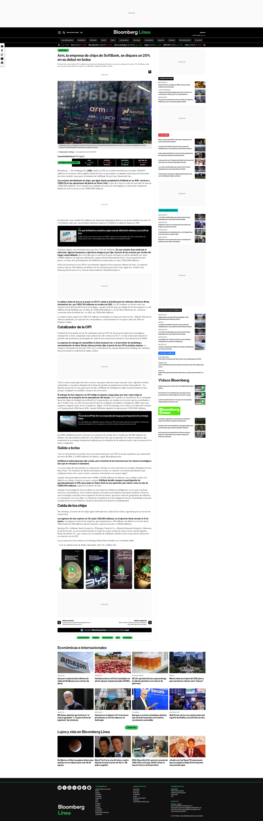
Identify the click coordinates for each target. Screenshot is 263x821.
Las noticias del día (83, 637)
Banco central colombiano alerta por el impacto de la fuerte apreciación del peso (133, 623)
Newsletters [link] (81, 40)
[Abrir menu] (59, 32)
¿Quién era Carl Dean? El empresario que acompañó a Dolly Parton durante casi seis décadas (186, 762)
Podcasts (136, 800)
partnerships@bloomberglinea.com (181, 806)
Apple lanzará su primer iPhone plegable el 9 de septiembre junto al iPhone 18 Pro (76, 623)
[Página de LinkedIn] (79, 788)
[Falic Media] (193, 35)
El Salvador (98, 811)
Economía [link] (198, 40)
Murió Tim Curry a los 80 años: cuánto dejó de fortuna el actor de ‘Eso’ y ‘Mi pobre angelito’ (112, 762)
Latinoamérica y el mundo (103, 789)
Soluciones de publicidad (178, 811)
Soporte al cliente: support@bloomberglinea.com (185, 809)
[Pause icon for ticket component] (59, 45)
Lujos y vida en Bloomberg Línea (84, 732)
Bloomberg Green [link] (185, 40)
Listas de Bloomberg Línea (141, 801)
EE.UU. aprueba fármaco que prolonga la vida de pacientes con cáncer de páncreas (149, 681)
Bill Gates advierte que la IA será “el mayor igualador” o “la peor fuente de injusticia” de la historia (74, 717)
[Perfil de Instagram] (74, 788)
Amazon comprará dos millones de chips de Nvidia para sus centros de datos (73, 681)
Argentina (98, 794)
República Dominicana (102, 812)
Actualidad (136, 794)
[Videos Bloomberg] (181, 380)
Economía (136, 789)
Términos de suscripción (178, 793)
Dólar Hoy (136, 793)
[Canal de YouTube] (69, 788)
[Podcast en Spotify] (89, 788)
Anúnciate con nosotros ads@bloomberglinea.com (186, 807)
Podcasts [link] (172, 40)
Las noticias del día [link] (67, 40)
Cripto (135, 796)
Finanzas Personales (139, 798)
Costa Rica (98, 809)
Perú (96, 801)
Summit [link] (103, 40)
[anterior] (59, 622)
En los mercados (107, 637)
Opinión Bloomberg (166, 353)
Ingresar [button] (202, 32)
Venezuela (98, 798)
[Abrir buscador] (64, 32)
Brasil (97, 791)
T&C (172, 796)
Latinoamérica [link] (124, 40)
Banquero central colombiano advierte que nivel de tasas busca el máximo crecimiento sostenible (149, 717)
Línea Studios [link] (149, 40)
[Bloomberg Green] (181, 410)
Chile (96, 800)
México (97, 793)
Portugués (79, 156)
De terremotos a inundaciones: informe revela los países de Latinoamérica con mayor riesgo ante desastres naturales (174, 435)
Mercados (63, 50)
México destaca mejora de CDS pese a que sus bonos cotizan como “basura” (186, 679)
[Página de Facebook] (60, 788)
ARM (89, 170)
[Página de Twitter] (64, 788)
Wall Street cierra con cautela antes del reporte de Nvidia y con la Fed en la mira (187, 716)
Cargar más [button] (131, 727)
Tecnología (174, 794)
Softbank (95, 637)
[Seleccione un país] (81, 32)
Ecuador (98, 803)
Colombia (98, 796)
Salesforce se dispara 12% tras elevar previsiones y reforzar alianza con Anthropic (112, 717)
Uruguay (97, 807)
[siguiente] (150, 622)
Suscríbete (174, 789)
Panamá (97, 805)
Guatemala (98, 814)
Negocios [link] (161, 40)
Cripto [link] (113, 40)
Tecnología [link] (136, 40)
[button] (149, 71)
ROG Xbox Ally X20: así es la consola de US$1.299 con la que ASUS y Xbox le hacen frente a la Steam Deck (150, 762)
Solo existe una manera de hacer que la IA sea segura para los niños (179, 359)
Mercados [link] (93, 40)
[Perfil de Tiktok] (84, 788)
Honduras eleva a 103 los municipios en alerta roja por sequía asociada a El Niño (112, 679)
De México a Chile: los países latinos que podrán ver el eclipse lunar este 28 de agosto (75, 762)
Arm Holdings (127, 637)
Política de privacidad (177, 791)
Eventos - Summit (176, 804)
